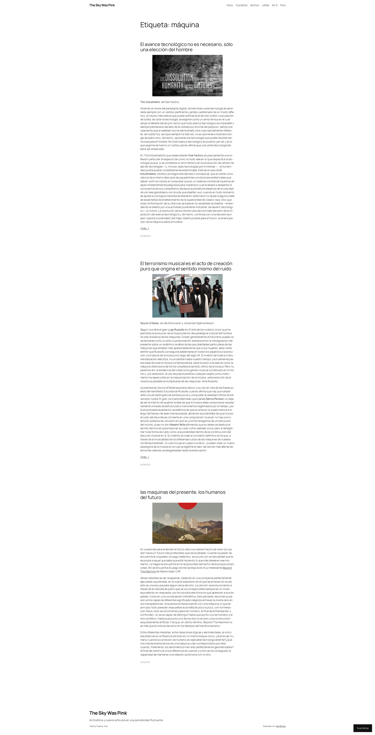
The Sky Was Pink (102, 5)
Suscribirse (363, 728)
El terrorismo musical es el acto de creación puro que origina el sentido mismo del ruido (186, 266)
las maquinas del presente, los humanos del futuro (183, 494)
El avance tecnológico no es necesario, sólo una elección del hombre (186, 47)
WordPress (281, 726)
